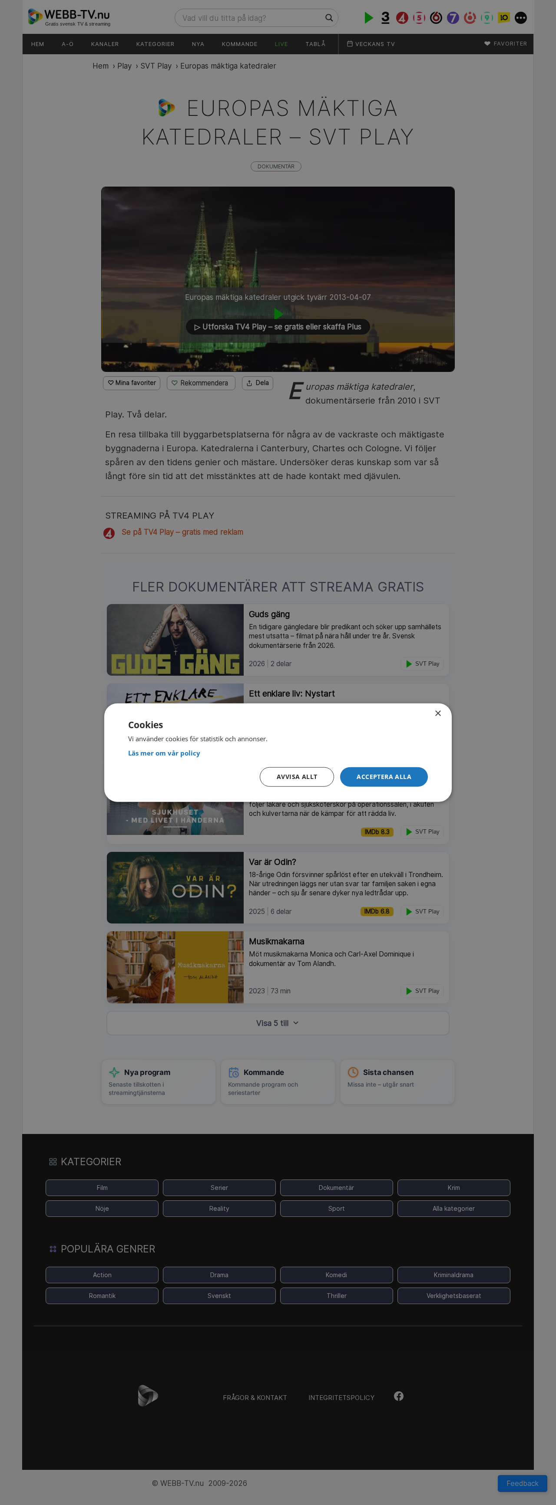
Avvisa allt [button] (297, 776)
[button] (384, 777)
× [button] (437, 713)
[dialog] (278, 752)
